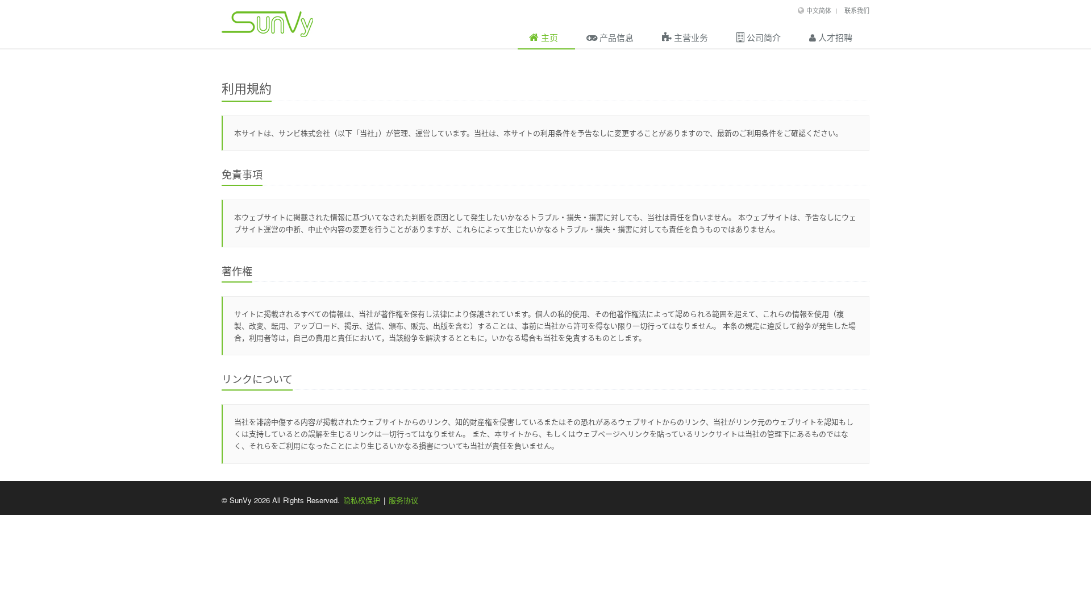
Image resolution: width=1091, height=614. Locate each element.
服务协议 (403, 500)
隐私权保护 (361, 500)
